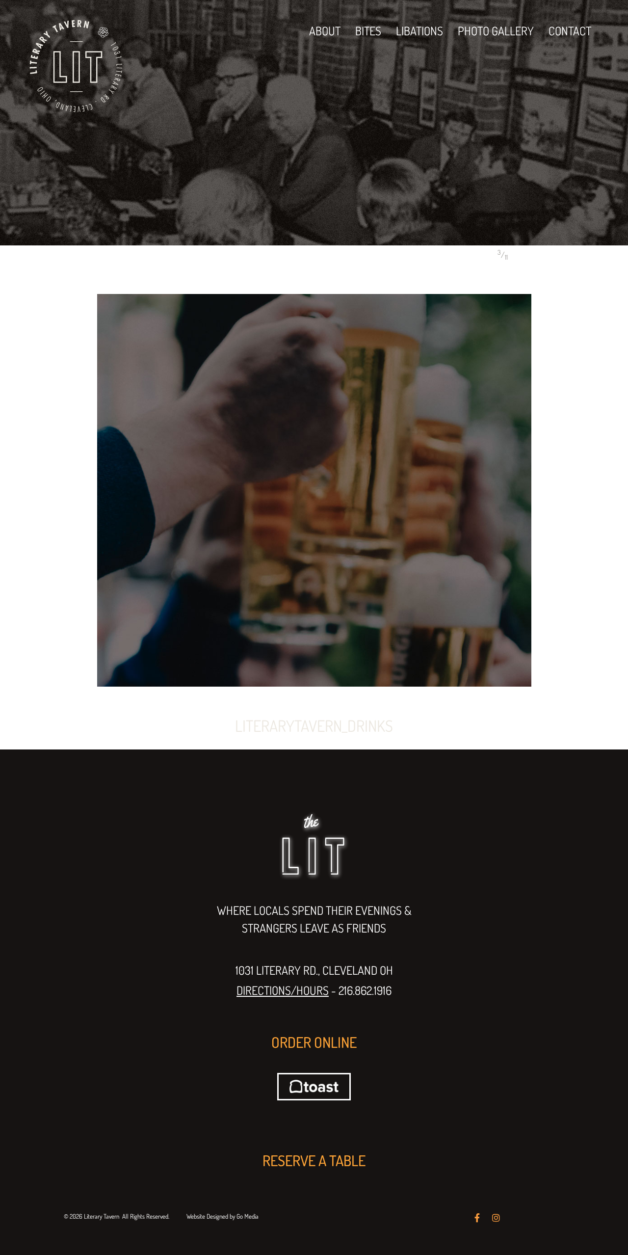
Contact (570, 30)
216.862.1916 (365, 990)
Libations (419, 30)
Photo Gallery (496, 30)
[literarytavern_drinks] (314, 490)
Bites (368, 30)
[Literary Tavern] (76, 64)
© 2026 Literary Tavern (91, 1216)
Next (560, 255)
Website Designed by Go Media (222, 1216)
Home (64, 257)
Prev (527, 255)
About (324, 30)
